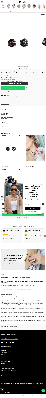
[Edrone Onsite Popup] (23, 199)
